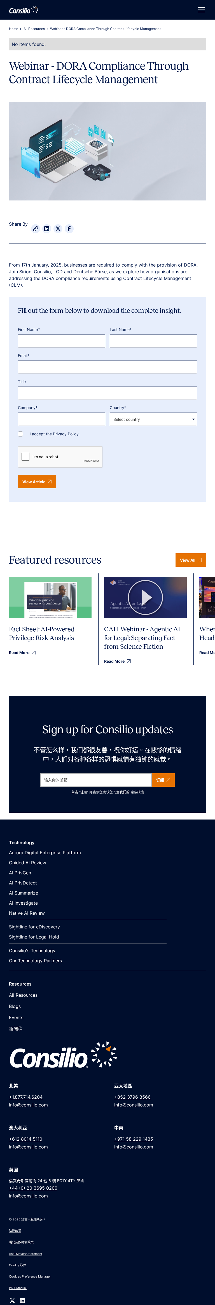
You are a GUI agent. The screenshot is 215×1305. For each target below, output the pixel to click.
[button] (200, 10)
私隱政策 (15, 1231)
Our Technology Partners (35, 960)
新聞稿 (15, 1028)
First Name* (29, 329)
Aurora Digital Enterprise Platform (45, 852)
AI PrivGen (20, 873)
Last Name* (121, 329)
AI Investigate (23, 903)
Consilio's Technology (32, 950)
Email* (23, 355)
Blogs (15, 1006)
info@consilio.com (28, 1105)
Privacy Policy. (66, 433)
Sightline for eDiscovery (34, 927)
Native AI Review (27, 913)
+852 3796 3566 (132, 1097)
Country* (118, 407)
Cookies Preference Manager (30, 1276)
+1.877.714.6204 (26, 1097)
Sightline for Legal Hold (34, 937)
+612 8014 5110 (25, 1139)
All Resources (34, 29)
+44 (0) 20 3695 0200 (33, 1188)
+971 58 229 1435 (133, 1139)
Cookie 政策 (17, 1265)
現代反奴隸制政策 (21, 1242)
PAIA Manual (18, 1288)
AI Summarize (23, 893)
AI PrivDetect (23, 883)
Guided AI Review (27, 862)
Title (22, 381)
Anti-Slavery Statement (25, 1254)
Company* (28, 407)
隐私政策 (137, 792)
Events (16, 1017)
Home (13, 29)
